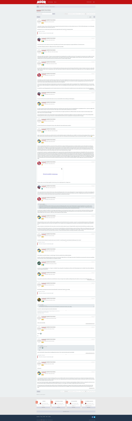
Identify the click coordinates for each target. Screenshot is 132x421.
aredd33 (43, 300)
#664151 (93, 261)
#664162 (93, 339)
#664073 (93, 139)
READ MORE (43, 407)
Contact (49, 416)
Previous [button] (75, 13)
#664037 (93, 50)
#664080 (93, 161)
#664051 (93, 102)
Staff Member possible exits (89, 401)
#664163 (93, 362)
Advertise (38, 416)
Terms (47, 416)
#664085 (93, 197)
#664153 (93, 283)
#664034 (93, 38)
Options (62, 391)
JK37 (43, 328)
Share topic (90, 17)
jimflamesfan (44, 63)
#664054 (93, 119)
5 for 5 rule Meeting (74, 401)
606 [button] (89, 13)
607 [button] (91, 13)
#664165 (93, 371)
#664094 (93, 249)
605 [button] (87, 13)
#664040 (93, 61)
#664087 (93, 215)
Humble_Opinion (45, 51)
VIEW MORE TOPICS (66, 411)
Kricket (43, 40)
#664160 (93, 327)
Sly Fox (43, 141)
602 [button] (81, 13)
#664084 (93, 185)
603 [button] (83, 13)
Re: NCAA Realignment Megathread (48, 20)
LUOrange (89, 279)
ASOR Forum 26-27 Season (59, 401)
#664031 (93, 20)
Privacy (41, 416)
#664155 (93, 316)
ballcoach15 (44, 318)
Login (94, 1)
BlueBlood (44, 187)
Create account (89, 1)
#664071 (93, 128)
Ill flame (43, 75)
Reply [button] (39, 16)
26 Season (43, 401)
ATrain (43, 21)
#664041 (93, 73)
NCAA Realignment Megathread (44, 10)
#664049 (93, 92)
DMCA (44, 416)
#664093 (93, 233)
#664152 (93, 272)
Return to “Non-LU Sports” (41, 394)
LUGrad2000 (44, 263)
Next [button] (94, 13)
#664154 (93, 298)
